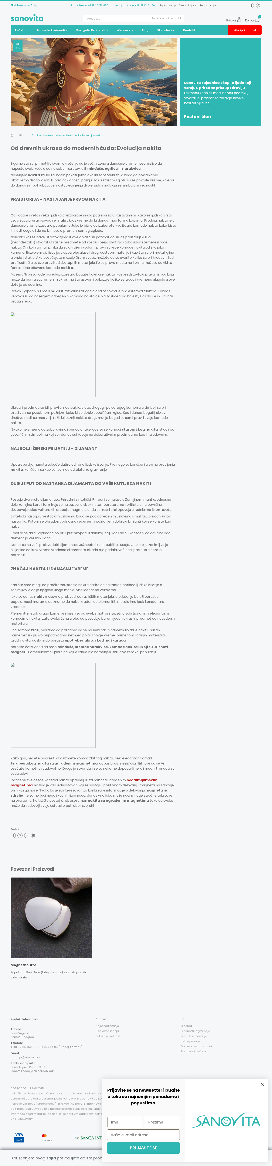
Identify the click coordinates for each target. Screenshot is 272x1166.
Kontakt (189, 30)
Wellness (123, 30)
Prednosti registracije (195, 1031)
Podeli (15, 829)
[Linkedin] (26, 835)
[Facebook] (13, 835)
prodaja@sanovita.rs (25, 1057)
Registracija (208, 5)
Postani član (197, 117)
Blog (145, 30)
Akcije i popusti (245, 30)
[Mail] (33, 835)
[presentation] (8, 929)
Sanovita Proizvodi (50, 30)
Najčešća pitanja (107, 1026)
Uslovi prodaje (191, 1041)
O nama (186, 1026)
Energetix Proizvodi (90, 30)
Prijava (192, 5)
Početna (21, 30)
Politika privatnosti (108, 1036)
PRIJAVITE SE (143, 1148)
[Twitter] (20, 835)
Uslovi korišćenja (107, 1031)
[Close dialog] (262, 1084)
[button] (258, 18)
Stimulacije (165, 30)
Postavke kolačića (193, 1051)
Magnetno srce (23, 965)
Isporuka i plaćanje (173, 5)
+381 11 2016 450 (98, 5)
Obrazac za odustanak (196, 1046)
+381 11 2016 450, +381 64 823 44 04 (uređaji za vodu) (46, 1047)
